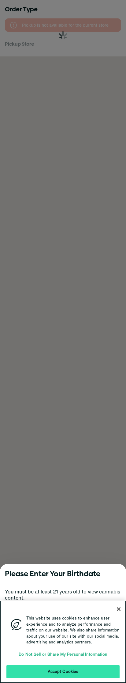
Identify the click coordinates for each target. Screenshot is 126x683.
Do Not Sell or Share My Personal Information (63, 654)
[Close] (118, 609)
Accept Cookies (63, 671)
